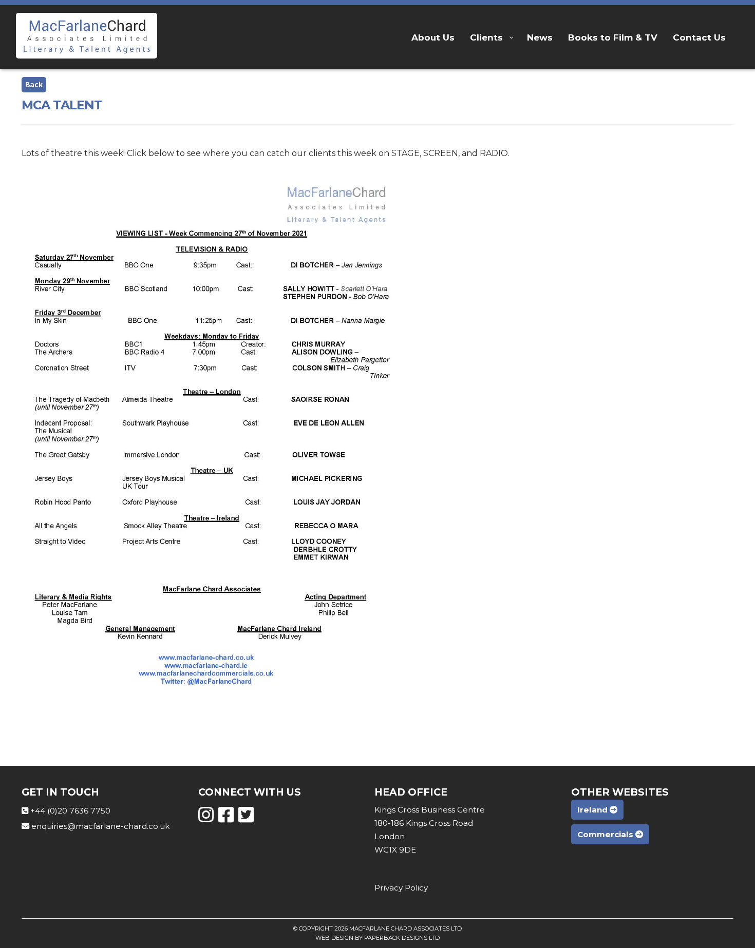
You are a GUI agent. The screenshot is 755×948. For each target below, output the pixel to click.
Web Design (334, 937)
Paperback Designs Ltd (402, 937)
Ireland (593, 810)
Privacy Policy (401, 888)
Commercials (606, 834)
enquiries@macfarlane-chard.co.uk (100, 826)
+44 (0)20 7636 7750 (70, 811)
